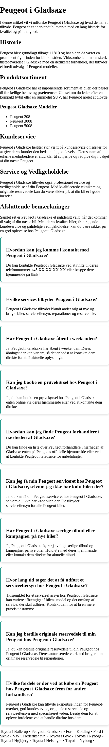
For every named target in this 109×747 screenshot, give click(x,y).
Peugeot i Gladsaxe (46, 731)
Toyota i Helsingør (47, 740)
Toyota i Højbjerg (14, 740)
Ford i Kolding (78, 731)
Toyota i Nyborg (88, 736)
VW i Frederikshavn (29, 736)
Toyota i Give (60, 736)
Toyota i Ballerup (14, 731)
